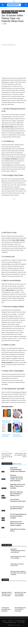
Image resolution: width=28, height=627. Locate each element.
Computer (4, 12)
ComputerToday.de (16, 625)
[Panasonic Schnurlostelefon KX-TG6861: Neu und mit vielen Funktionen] (5, 477)
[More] (15, 29)
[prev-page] (3, 537)
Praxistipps (9, 12)
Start (3, 8)
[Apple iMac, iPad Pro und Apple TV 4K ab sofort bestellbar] (5, 486)
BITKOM (3, 497)
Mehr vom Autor (17, 463)
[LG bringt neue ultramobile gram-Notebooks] (7, 602)
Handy (16, 11)
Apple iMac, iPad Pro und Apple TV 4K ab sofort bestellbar (17, 486)
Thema (20, 11)
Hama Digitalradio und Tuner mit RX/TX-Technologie (20, 609)
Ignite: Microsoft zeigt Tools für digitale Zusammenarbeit (20, 594)
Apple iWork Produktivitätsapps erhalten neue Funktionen (17, 469)
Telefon (12, 11)
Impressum (4, 620)
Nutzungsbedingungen (20, 620)
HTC (23, 11)
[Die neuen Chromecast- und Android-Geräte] (5, 508)
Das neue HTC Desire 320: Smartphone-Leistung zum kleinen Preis (7, 456)
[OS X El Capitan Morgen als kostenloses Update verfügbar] (5, 516)
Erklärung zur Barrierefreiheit (10, 622)
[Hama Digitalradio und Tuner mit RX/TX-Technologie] (21, 602)
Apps (6, 8)
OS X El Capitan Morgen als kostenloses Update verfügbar (18, 516)
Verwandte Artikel (6, 463)
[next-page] (5, 537)
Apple (3, 518)
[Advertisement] (14, 62)
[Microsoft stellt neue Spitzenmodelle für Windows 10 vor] (5, 493)
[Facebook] (8, 29)
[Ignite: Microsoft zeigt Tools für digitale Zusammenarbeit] (21, 587)
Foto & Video (7, 11)
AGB (19, 622)
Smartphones (14, 12)
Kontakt (22, 622)
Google (3, 510)
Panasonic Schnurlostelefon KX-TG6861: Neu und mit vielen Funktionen (18, 573)
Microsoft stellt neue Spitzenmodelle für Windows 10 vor (16, 493)
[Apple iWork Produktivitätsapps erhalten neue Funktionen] (5, 469)
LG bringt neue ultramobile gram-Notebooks (6, 609)
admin (5, 23)
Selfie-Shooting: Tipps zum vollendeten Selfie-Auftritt (20, 455)
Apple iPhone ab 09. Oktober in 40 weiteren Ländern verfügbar (17, 523)
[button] (2, 5)
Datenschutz (11, 620)
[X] (11, 29)
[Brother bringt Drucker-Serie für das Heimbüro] (5, 558)
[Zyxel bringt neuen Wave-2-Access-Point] (5, 566)
